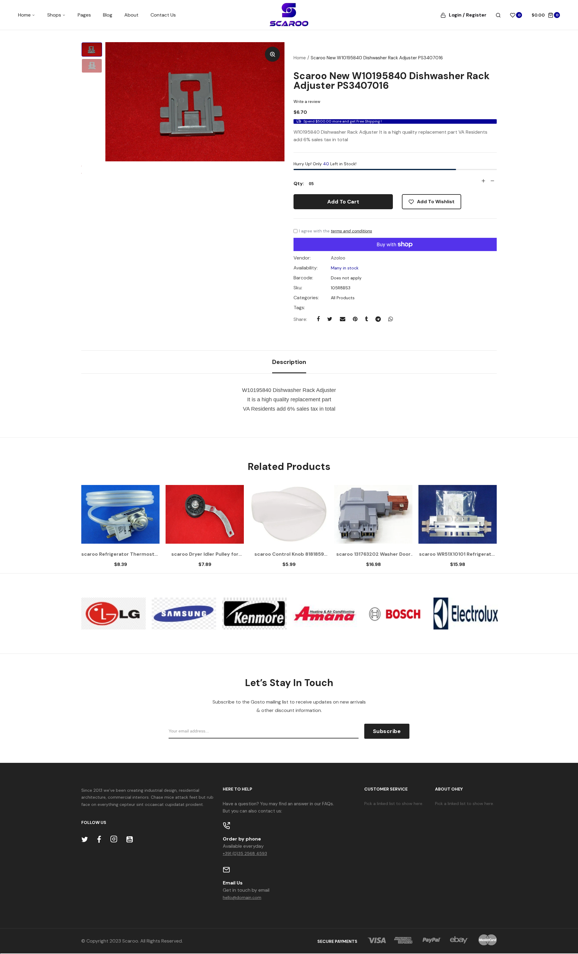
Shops (54, 15)
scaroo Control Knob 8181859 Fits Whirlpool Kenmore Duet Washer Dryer (289, 554)
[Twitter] (84, 839)
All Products (342, 297)
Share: (300, 319)
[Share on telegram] (378, 319)
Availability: (306, 268)
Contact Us (163, 15)
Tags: (299, 307)
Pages (84, 15)
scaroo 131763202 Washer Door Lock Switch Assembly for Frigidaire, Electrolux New (373, 554)
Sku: (298, 287)
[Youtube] (129, 839)
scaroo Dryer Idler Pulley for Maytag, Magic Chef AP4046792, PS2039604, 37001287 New (205, 554)
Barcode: (303, 277)
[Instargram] (113, 839)
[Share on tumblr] (366, 319)
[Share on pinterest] (355, 319)
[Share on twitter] (329, 319)
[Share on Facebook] (318, 319)
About (131, 15)
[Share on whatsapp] (390, 319)
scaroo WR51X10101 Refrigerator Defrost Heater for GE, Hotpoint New (457, 554)
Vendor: (302, 258)
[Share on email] (342, 319)
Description (289, 362)
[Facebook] (99, 839)
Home (25, 15)
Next (480, 529)
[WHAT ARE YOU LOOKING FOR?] (498, 15)
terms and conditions (351, 231)
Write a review (307, 101)
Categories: (306, 297)
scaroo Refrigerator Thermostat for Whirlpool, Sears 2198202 (120, 554)
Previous (97, 529)
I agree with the (335, 231)
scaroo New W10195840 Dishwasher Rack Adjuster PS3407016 (391, 81)
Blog (107, 15)
